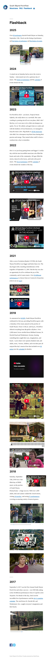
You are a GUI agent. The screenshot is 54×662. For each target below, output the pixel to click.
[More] (34, 8)
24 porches (18, 496)
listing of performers (23, 80)
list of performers (22, 162)
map (20, 281)
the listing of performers (19, 41)
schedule (37, 80)
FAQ (21, 8)
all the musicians (37, 132)
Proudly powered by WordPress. (30, 656)
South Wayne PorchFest (19, 6)
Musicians (14, 8)
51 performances (34, 496)
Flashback (28, 8)
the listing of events (36, 41)
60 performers (17, 35)
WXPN (23, 318)
